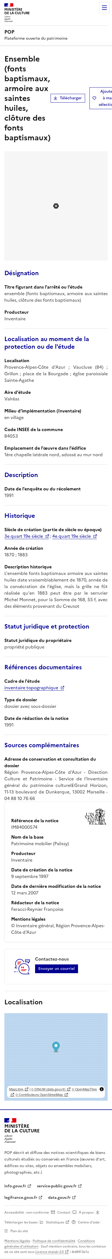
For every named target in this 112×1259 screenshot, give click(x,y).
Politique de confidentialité (54, 1240)
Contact (63, 1212)
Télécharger (71, 98)
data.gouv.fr (59, 1197)
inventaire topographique (31, 687)
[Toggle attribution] (101, 1089)
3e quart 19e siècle (23, 536)
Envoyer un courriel (56, 969)
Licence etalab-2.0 (49, 1251)
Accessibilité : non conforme (26, 1212)
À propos (86, 1212)
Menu (104, 7)
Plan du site (19, 1231)
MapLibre (16, 1089)
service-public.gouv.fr (57, 1186)
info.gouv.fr (15, 1186)
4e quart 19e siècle (71, 536)
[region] (56, 1057)
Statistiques (55, 1222)
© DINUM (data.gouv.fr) (48, 1089)
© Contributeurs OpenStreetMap (39, 1094)
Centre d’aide (88, 1222)
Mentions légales (17, 1240)
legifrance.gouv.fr (20, 1197)
